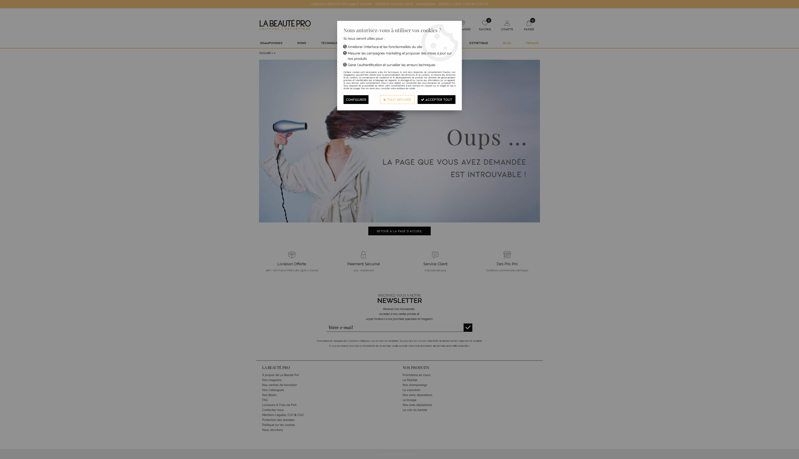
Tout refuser (398, 99)
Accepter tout (438, 99)
